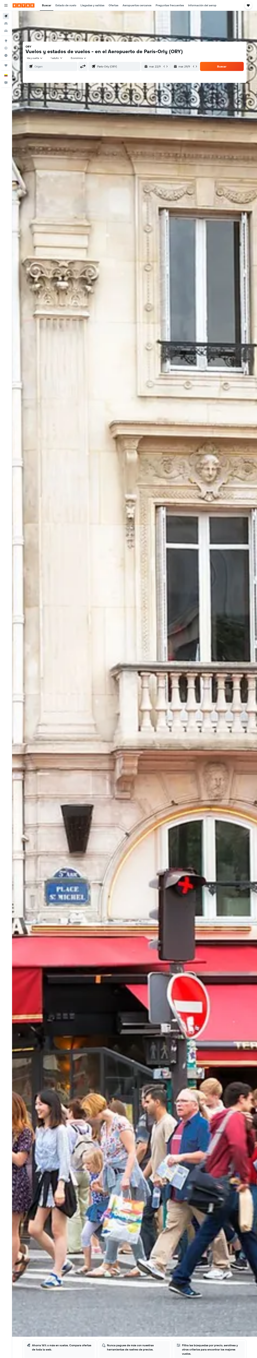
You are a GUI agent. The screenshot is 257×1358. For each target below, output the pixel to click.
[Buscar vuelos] (5, 16)
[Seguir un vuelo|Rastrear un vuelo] (5, 48)
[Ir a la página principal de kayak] (23, 5)
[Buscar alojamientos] (5, 23)
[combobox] (35, 58)
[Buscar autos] (5, 30)
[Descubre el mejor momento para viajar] (5, 55)
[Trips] (5, 65)
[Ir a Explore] (5, 40)
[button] (6, 5)
